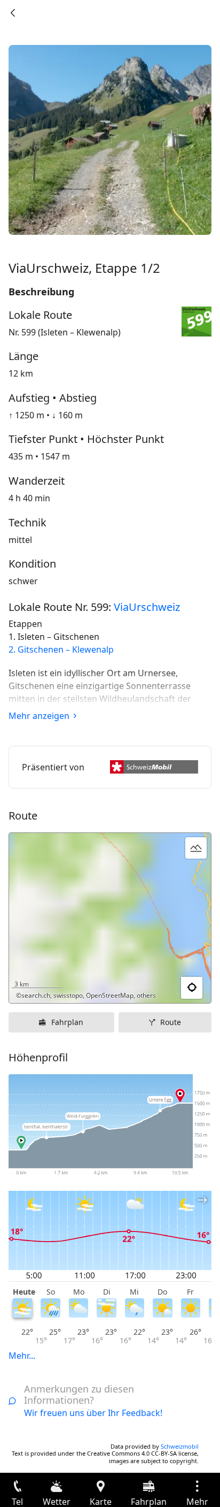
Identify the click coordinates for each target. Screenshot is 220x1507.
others (146, 995)
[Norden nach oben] (161, 988)
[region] (110, 918)
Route (170, 1022)
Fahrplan (67, 1022)
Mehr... (22, 1355)
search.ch (35, 995)
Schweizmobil (180, 1446)
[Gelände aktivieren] (196, 848)
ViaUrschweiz (147, 607)
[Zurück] (13, 13)
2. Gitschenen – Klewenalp (61, 649)
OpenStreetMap (109, 995)
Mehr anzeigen (39, 716)
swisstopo (68, 995)
